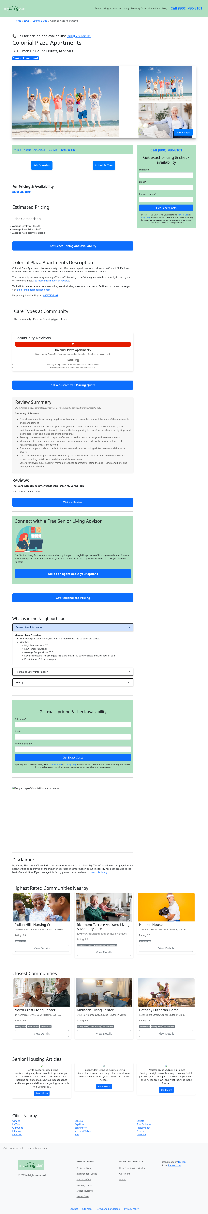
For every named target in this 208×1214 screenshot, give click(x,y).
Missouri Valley (83, 1131)
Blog (164, 8)
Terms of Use (56, 764)
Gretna (140, 1131)
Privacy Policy (71, 764)
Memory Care (138, 8)
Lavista (140, 1120)
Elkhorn (16, 1131)
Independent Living (87, 1173)
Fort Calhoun (144, 1124)
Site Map (87, 1208)
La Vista (16, 1124)
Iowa (26, 20)
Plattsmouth (143, 1127)
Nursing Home (84, 1185)
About (27, 149)
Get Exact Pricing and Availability (73, 246)
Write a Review (72, 502)
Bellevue (79, 1120)
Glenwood (17, 1127)
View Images (183, 132)
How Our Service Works (132, 1168)
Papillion (79, 1124)
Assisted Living (121, 8)
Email (18, 731)
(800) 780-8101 (68, 149)
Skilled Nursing (85, 1190)
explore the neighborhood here (34, 289)
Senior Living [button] (102, 8)
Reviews (52, 149)
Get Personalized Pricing (73, 598)
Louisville (17, 1134)
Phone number (23, 743)
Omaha (16, 1120)
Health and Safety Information (32, 671)
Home (18, 20)
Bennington (81, 1127)
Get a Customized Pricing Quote (73, 385)
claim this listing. (99, 872)
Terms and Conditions (108, 1208)
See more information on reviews (51, 280)
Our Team (124, 1173)
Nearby (19, 682)
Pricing (17, 149)
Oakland (141, 1134)
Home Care (154, 8)
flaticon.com (174, 1165)
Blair (77, 1134)
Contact (73, 1208)
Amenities (39, 149)
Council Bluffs (40, 20)
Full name (20, 719)
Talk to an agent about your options (73, 574)
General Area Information (29, 627)
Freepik (182, 1161)
